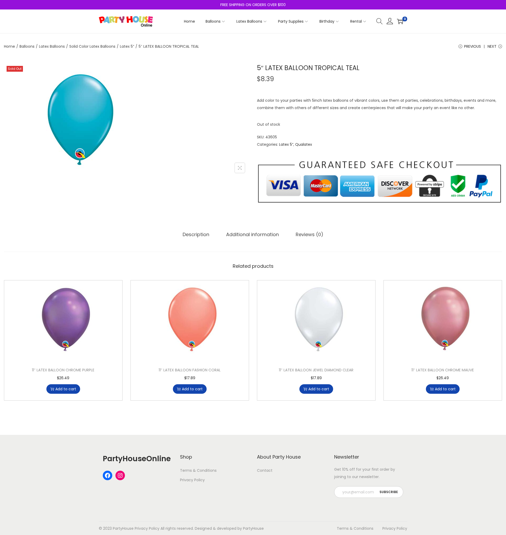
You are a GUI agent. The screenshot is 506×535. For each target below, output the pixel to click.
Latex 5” (127, 46)
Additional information (252, 234)
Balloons (27, 46)
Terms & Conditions (198, 470)
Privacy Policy (192, 480)
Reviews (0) (309, 234)
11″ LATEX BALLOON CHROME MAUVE (442, 370)
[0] (400, 21)
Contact (265, 470)
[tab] (196, 234)
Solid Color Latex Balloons (92, 46)
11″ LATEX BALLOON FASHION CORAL (190, 370)
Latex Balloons (52, 46)
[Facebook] (107, 475)
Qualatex (303, 144)
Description (196, 234)
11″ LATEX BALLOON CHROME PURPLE (63, 370)
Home (9, 46)
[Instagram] (120, 475)
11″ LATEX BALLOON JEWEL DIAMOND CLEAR (316, 370)
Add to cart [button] (65, 389)
